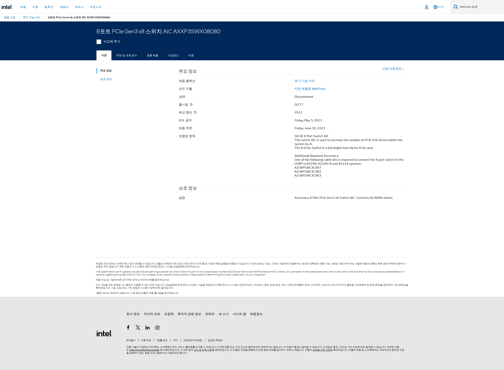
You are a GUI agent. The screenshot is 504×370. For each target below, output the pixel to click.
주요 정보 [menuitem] (106, 71)
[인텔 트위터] (138, 328)
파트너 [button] (79, 7)
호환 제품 (152, 55)
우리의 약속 (152, 314)
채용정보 (256, 314)
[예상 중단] (195, 112)
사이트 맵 (239, 314)
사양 (104, 55)
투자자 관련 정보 (189, 314)
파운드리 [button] (96, 7)
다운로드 (173, 55)
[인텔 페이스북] (128, 328)
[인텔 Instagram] (157, 328)
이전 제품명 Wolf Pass (310, 89)
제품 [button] (23, 7)
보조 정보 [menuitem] (106, 79)
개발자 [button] (64, 7)
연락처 (210, 314)
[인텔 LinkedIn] (147, 328)
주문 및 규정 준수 (126, 55)
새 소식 (224, 314)
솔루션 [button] (48, 7)
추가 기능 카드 (305, 81)
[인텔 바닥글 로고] (104, 333)
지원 (191, 55)
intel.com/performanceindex (144, 349)
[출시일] (191, 104)
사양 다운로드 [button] (392, 69)
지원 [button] (35, 7)
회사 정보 (133, 314)
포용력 (169, 314)
